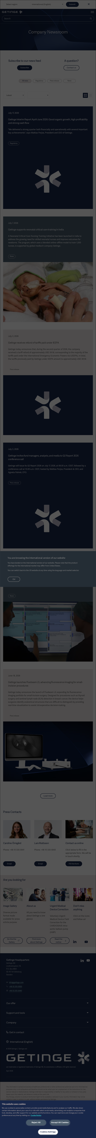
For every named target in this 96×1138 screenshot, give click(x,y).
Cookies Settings (48, 1132)
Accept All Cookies (60, 1122)
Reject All (36, 1122)
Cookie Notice (36, 1115)
